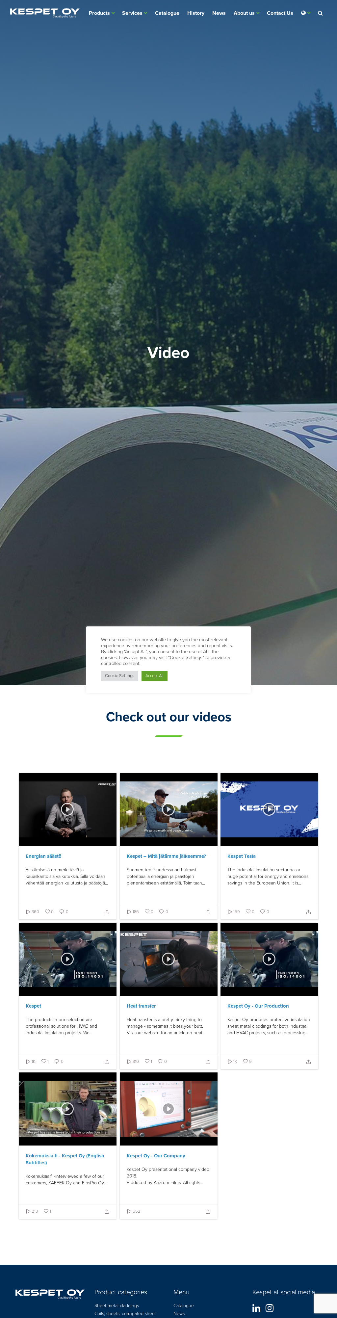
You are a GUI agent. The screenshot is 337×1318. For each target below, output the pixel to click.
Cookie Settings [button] (119, 675)
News (219, 13)
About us (244, 13)
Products (99, 13)
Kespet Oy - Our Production (258, 1006)
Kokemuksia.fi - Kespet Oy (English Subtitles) (65, 1159)
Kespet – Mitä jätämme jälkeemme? (166, 856)
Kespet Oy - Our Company (156, 1156)
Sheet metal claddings (116, 1305)
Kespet (33, 1006)
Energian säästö (44, 856)
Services (132, 13)
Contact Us (280, 13)
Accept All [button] (154, 675)
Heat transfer (141, 1006)
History (195, 13)
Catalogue (167, 13)
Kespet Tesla (241, 856)
